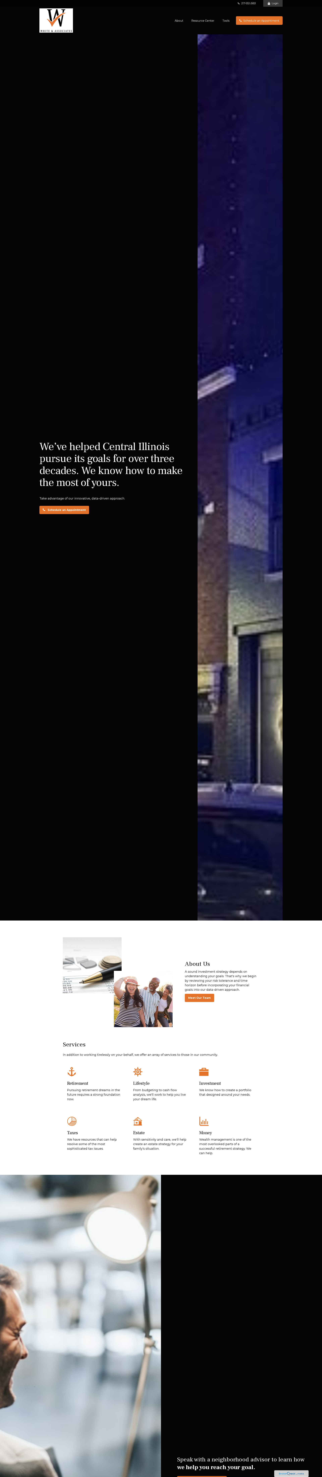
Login (275, 3)
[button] (179, 20)
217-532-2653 (248, 3)
